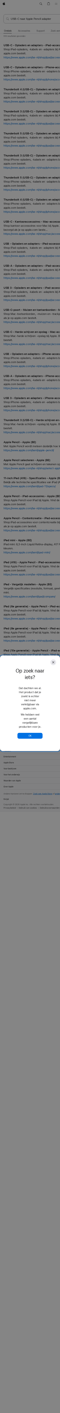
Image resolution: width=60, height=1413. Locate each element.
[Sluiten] (53, 662)
